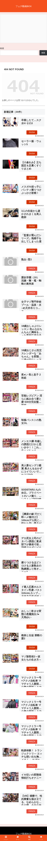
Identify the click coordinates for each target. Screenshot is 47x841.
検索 (2, 48)
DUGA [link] (32, 132)
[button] (42, 510)
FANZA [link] (32, 269)
